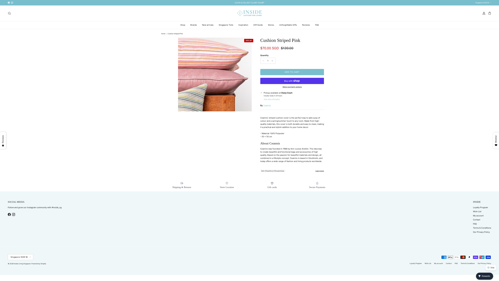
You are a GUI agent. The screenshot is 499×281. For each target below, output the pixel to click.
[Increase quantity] (273, 61)
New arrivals (208, 25)
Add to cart (292, 72)
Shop (182, 25)
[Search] (9, 13)
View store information (272, 99)
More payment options (292, 87)
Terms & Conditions (482, 228)
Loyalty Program (480, 207)
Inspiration (243, 25)
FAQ (317, 25)
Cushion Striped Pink (175, 34)
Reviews (306, 25)
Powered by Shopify (38, 264)
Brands (193, 25)
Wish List (477, 211)
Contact (476, 219)
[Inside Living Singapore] (249, 13)
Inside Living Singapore (22, 264)
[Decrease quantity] (262, 61)
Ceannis (267, 105)
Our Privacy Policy (481, 232)
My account (478, 215)
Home (163, 34)
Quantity (264, 55)
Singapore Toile (226, 25)
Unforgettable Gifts (288, 25)
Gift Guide (258, 25)
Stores (271, 25)
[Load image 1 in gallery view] (215, 74)
